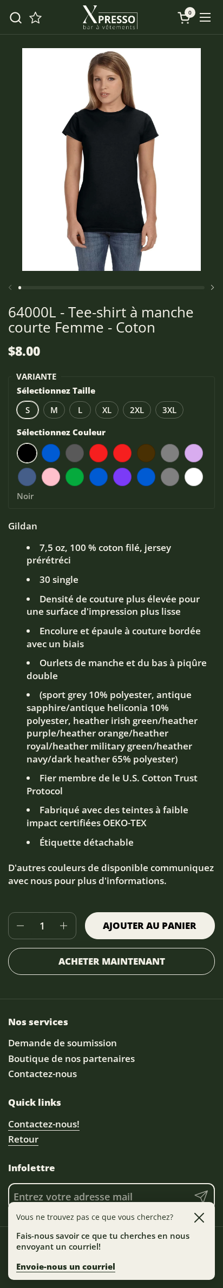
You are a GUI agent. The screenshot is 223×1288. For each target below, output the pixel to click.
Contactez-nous (42, 1073)
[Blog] (35, 17)
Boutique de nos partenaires (71, 1058)
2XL (137, 409)
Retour (23, 1139)
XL (107, 409)
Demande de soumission (62, 1043)
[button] (15, 17)
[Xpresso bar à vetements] (110, 17)
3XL (169, 409)
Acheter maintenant (111, 961)
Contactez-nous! (44, 1124)
